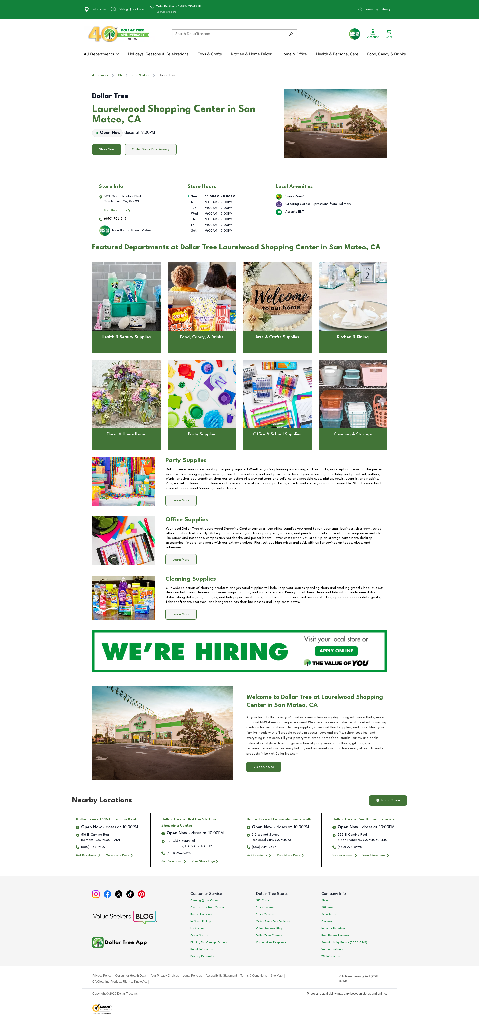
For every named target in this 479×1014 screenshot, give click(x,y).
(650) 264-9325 (179, 853)
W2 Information (331, 956)
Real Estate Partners (335, 935)
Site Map (277, 975)
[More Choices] (355, 34)
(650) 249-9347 (264, 847)
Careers (327, 921)
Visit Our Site (263, 767)
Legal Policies (192, 975)
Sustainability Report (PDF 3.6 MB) (344, 942)
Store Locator (265, 907)
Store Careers (265, 914)
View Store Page (117, 855)
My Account (198, 928)
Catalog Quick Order (204, 900)
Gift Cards (263, 900)
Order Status (199, 935)
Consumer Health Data (130, 975)
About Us (327, 900)
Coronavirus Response (271, 942)
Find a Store (390, 800)
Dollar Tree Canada (269, 935)
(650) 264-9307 (93, 847)
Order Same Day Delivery (150, 149)
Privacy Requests (202, 956)
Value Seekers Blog (269, 928)
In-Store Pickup (200, 921)
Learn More (181, 500)
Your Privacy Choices (164, 975)
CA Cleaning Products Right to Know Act (119, 981)
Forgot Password (201, 914)
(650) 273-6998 (350, 847)
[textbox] (316, 735)
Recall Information (202, 949)
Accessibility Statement (221, 975)
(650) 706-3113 (115, 218)
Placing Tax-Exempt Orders (208, 942)
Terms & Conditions (253, 975)
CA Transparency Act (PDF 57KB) (358, 979)
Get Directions (115, 210)
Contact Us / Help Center (207, 907)
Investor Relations (333, 928)
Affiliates (327, 907)
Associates (328, 914)
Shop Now (106, 149)
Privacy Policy (101, 975)
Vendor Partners (332, 949)
